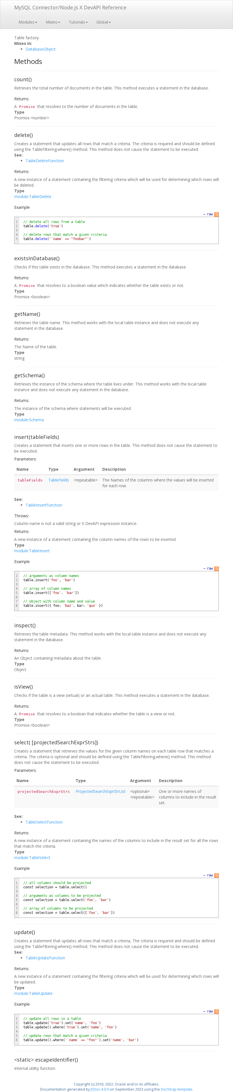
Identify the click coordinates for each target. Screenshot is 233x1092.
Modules (26, 22)
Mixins (51, 22)
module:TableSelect (32, 857)
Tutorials (77, 22)
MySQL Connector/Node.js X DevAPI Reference (70, 7)
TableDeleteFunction (45, 160)
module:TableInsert (32, 550)
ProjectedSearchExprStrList (101, 791)
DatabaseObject (41, 49)
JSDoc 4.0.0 (100, 1089)
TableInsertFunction (44, 505)
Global (102, 22)
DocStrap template (176, 1089)
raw (210, 214)
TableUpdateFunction (45, 957)
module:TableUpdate (33, 993)
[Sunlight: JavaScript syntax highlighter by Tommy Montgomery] (216, 214)
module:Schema (29, 419)
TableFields (58, 480)
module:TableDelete (32, 196)
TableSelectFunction (44, 822)
